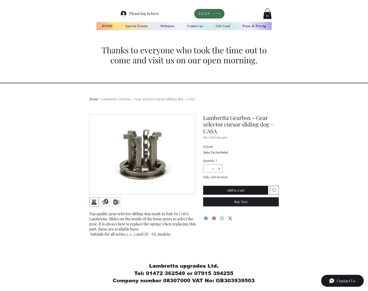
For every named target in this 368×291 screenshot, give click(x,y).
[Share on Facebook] (205, 218)
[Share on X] (230, 218)
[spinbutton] (213, 168)
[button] (267, 14)
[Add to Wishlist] (274, 190)
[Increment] (219, 168)
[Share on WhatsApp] (222, 218)
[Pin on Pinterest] (214, 218)
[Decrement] (206, 168)
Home (93, 99)
